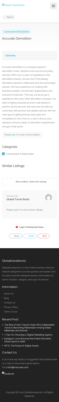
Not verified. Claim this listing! (30, 181)
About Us (8, 293)
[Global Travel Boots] (13, 5)
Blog (6, 298)
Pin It (44, 236)
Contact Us (9, 302)
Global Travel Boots (18, 199)
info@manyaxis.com (18, 367)
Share (16, 236)
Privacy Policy (11, 307)
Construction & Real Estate (16, 32)
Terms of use (10, 311)
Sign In (9, 17)
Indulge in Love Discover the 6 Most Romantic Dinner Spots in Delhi (27, 340)
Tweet (31, 236)
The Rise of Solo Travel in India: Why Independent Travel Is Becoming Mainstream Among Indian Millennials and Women (29, 328)
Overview (10, 55)
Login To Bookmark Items (31, 227)
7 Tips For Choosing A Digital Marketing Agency (28, 334)
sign (14, 134)
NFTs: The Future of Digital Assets (21, 345)
